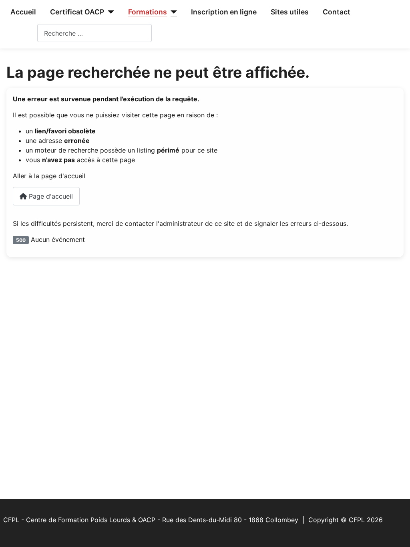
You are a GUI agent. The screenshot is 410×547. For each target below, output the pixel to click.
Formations (147, 12)
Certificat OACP (77, 12)
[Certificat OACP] (109, 12)
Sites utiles (290, 12)
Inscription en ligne (224, 12)
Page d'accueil (50, 196)
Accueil (23, 12)
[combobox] (94, 33)
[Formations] (172, 12)
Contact (336, 12)
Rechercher (20, 33)
